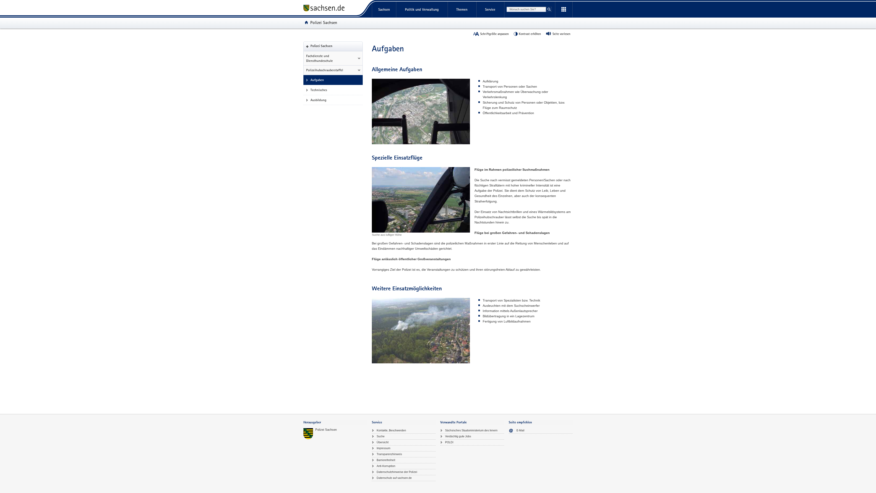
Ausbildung (318, 100)
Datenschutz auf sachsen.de (394, 478)
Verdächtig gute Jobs (458, 436)
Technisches (318, 90)
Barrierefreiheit (386, 460)
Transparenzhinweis (389, 454)
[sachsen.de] (335, 9)
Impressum (383, 448)
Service (490, 9)
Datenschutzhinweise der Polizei (397, 472)
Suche (381, 436)
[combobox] (526, 9)
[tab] (335, 422)
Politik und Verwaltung (422, 9)
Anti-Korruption (386, 466)
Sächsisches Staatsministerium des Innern (471, 430)
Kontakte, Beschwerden (391, 430)
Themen (461, 9)
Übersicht (382, 442)
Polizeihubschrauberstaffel (324, 70)
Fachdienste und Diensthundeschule (319, 58)
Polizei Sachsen (323, 22)
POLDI (449, 442)
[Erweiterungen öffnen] (564, 10)
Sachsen (384, 9)
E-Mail (520, 430)
